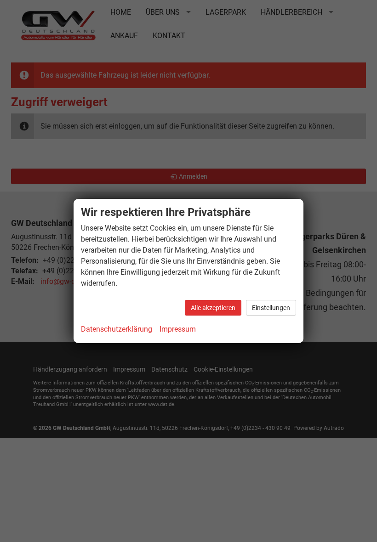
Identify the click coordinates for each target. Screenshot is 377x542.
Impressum (178, 329)
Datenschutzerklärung (116, 329)
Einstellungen (271, 307)
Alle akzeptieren (213, 307)
